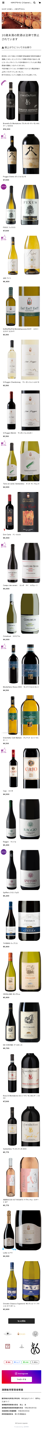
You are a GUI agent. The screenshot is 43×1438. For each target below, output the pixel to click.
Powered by (19, 1427)
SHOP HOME (7, 9)
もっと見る (21, 1321)
